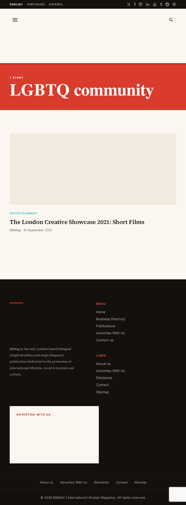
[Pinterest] (174, 4)
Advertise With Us (110, 333)
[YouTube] (155, 4)
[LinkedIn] (148, 4)
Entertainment (24, 213)
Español (56, 4)
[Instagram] (141, 4)
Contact (102, 385)
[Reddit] (167, 4)
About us (103, 364)
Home (100, 312)
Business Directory (110, 319)
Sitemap (102, 392)
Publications (105, 326)
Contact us (104, 340)
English (16, 4)
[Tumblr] (161, 4)
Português (36, 4)
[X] (129, 4)
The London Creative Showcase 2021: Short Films (77, 222)
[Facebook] (135, 4)
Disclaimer (104, 378)
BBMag (15, 230)
